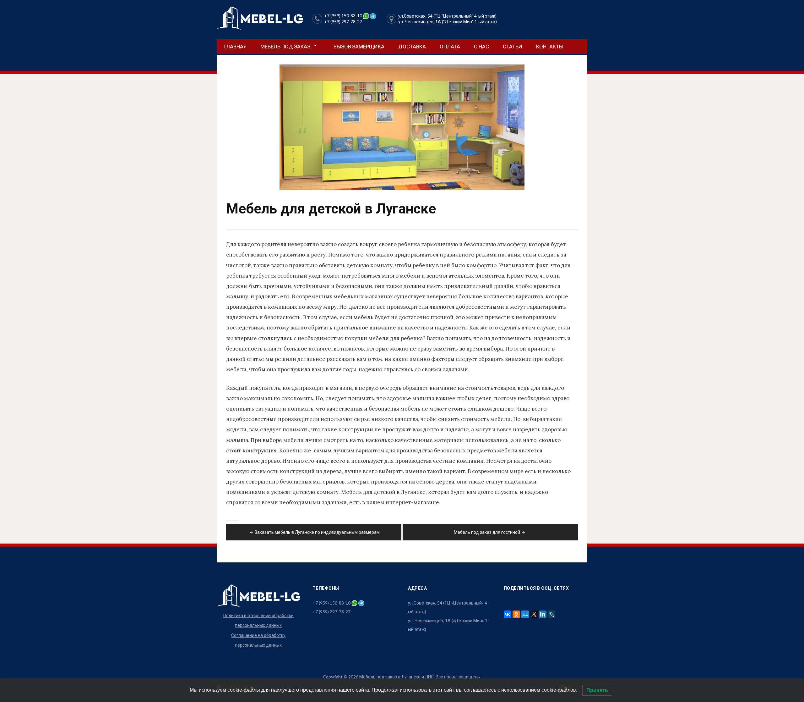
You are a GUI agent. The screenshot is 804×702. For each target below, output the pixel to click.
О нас (481, 46)
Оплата (450, 46)
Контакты (549, 46)
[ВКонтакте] (507, 614)
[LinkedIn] (542, 614)
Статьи (512, 46)
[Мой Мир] (525, 614)
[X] (534, 614)
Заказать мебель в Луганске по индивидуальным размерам (317, 532)
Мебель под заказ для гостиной (487, 532)
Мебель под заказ (285, 46)
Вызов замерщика (359, 46)
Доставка (412, 46)
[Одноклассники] (516, 614)
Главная (235, 46)
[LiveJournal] (551, 614)
